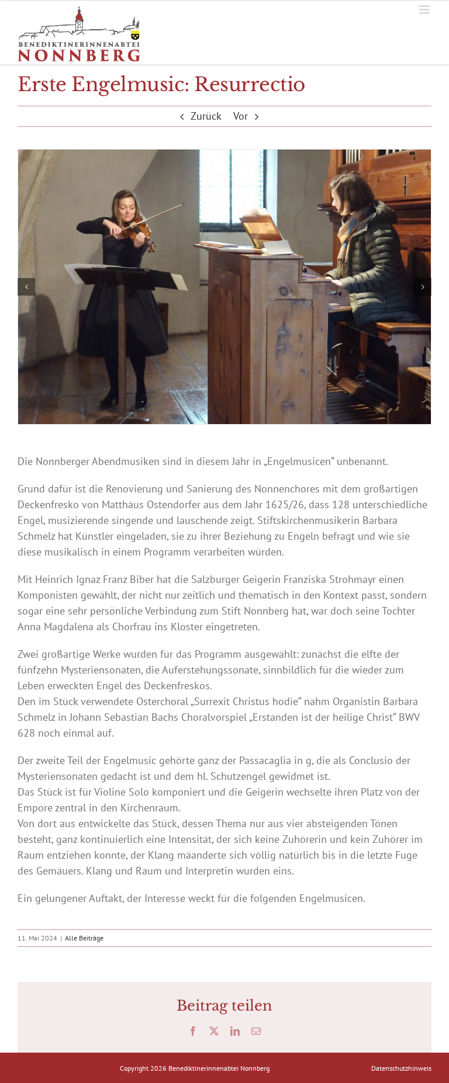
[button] (26, 287)
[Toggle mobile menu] (425, 10)
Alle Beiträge (84, 937)
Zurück (206, 116)
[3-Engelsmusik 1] (224, 287)
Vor (240, 116)
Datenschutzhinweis (401, 1068)
